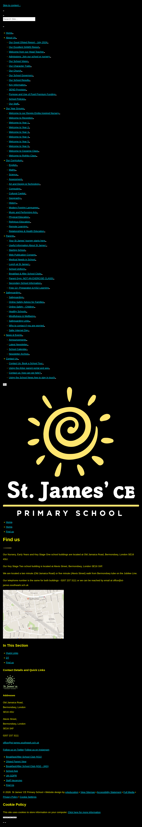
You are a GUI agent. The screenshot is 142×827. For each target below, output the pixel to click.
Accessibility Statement (109, 792)
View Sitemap (87, 792)
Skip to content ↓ (12, 5)
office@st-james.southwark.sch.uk (21, 742)
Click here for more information (84, 812)
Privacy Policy (10, 797)
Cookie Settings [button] (28, 797)
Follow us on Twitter (13, 749)
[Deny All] (5, 822)
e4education (71, 792)
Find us (10, 531)
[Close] (3, 822)
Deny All (14, 817)
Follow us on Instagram (37, 749)
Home (9, 522)
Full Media (128, 792)
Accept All (6, 817)
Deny (10, 817)
